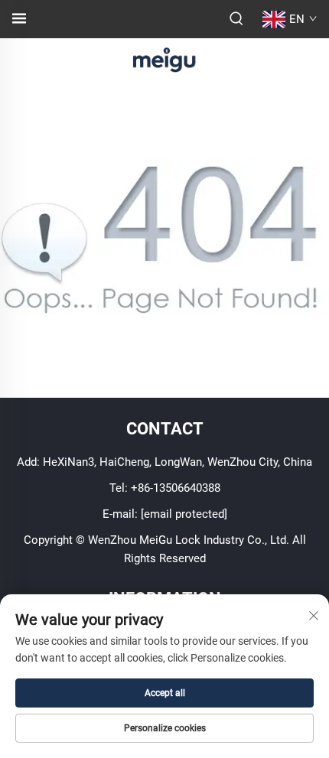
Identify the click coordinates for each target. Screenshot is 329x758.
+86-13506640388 (175, 488)
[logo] (164, 58)
